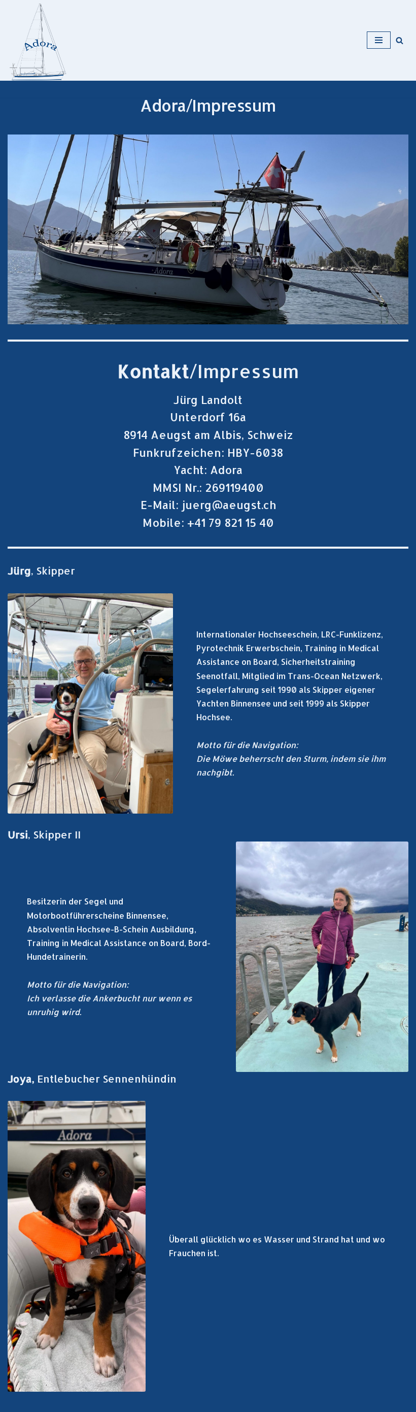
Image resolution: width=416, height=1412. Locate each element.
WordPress (119, 1401)
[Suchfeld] (399, 40)
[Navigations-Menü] (379, 40)
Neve (18, 1401)
